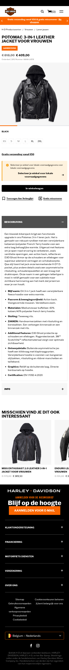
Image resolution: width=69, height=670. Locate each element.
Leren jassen (43, 29)
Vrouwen (29, 29)
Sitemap (19, 599)
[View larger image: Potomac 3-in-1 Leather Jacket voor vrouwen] (34, 94)
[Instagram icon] (38, 646)
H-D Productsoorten (11, 29)
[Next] (67, 21)
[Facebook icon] (31, 646)
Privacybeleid (20, 615)
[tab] (8, 125)
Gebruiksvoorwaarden (19, 603)
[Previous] (2, 21)
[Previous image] (6, 94)
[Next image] (62, 94)
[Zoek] (42, 11)
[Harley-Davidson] (34, 491)
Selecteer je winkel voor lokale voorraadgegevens (35, 175)
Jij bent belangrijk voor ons (49, 603)
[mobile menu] (60, 11)
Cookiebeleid (20, 619)
